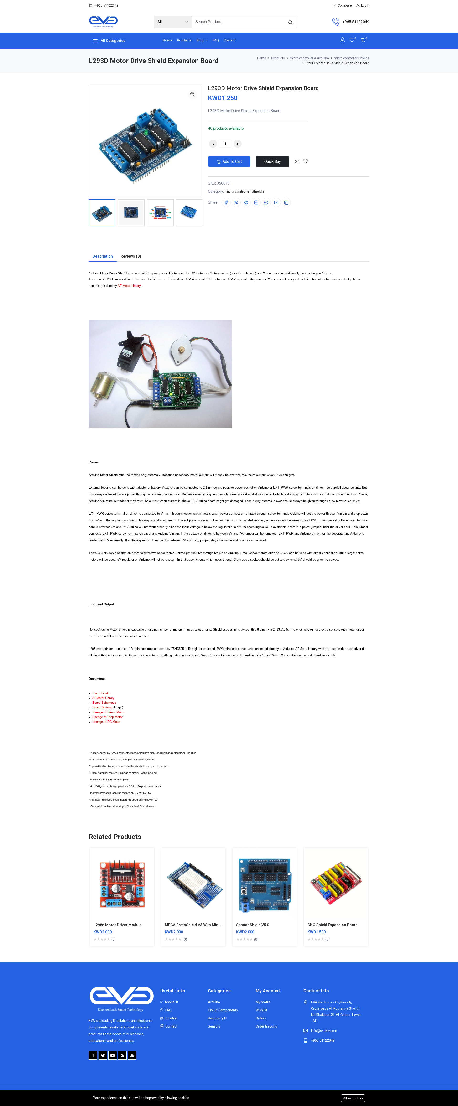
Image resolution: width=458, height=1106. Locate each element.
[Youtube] (112, 1055)
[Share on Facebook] (226, 202)
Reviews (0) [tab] (130, 256)
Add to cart (232, 161)
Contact (229, 40)
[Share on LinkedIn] (256, 202)
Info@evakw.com (324, 1031)
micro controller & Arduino (309, 58)
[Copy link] (286, 202)
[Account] (342, 40)
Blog (200, 40)
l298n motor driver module (117, 925)
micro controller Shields (351, 58)
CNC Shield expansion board (332, 925)
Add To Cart (105, 887)
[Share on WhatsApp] (266, 202)
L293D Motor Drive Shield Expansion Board (263, 88)
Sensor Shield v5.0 (252, 925)
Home (167, 40)
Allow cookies (353, 1098)
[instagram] (122, 1055)
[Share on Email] (276, 202)
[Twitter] (103, 1055)
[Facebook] (93, 1055)
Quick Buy (272, 161)
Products (184, 40)
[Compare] (296, 161)
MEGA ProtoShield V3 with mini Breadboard (203, 925)
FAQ (216, 40)
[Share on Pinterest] (246, 202)
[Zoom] (192, 94)
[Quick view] (127, 887)
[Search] (291, 22)
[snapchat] (132, 1055)
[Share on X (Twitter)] (236, 202)
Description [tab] (103, 256)
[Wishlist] (305, 161)
